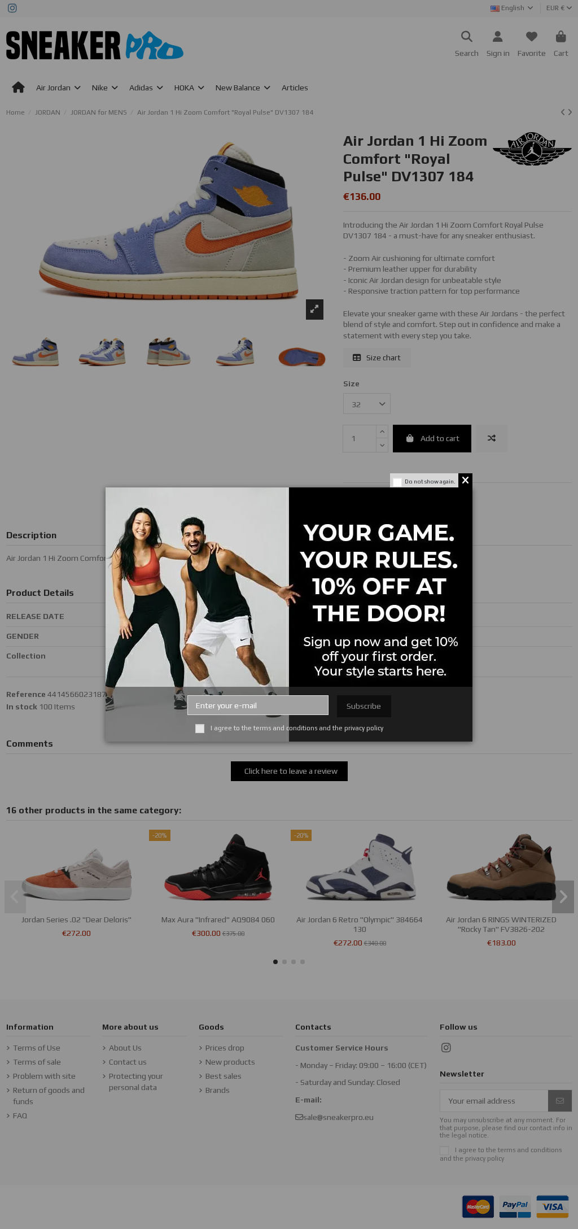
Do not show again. (430, 481)
